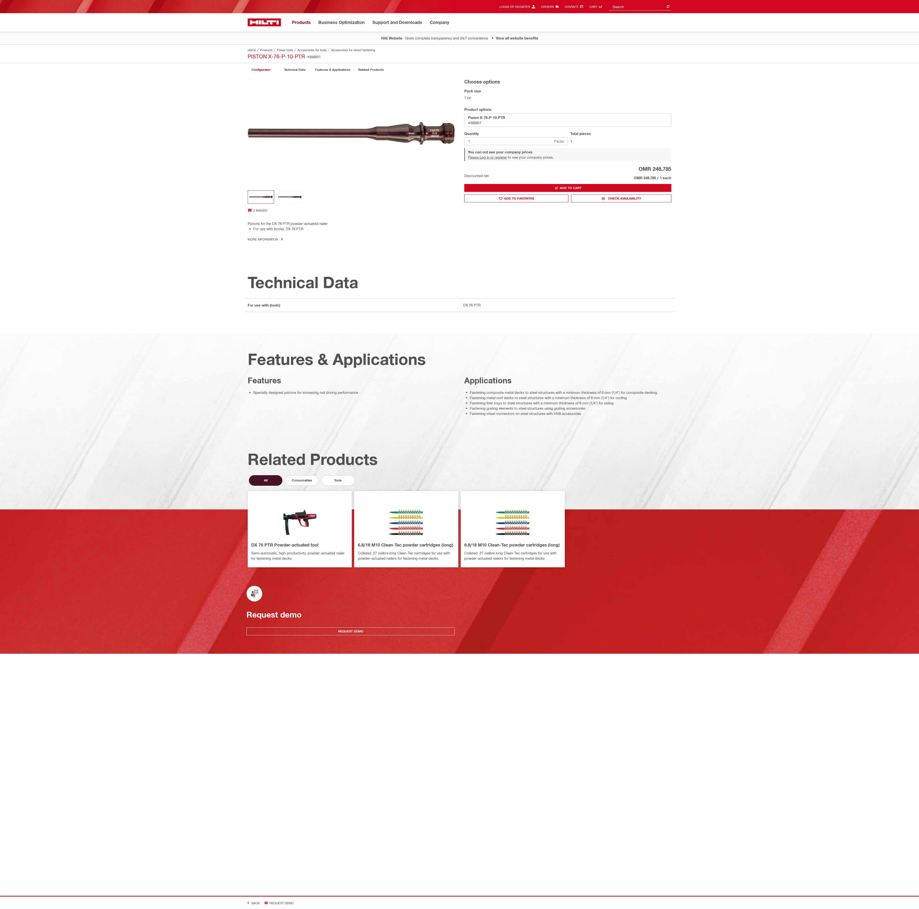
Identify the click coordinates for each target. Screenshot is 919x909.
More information (263, 239)
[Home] (264, 22)
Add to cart (571, 188)
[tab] (261, 69)
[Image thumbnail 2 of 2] (290, 197)
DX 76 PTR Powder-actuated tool (285, 544)
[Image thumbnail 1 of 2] (261, 197)
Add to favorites (519, 198)
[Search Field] (668, 7)
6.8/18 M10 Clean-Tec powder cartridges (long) (405, 544)
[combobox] (640, 7)
